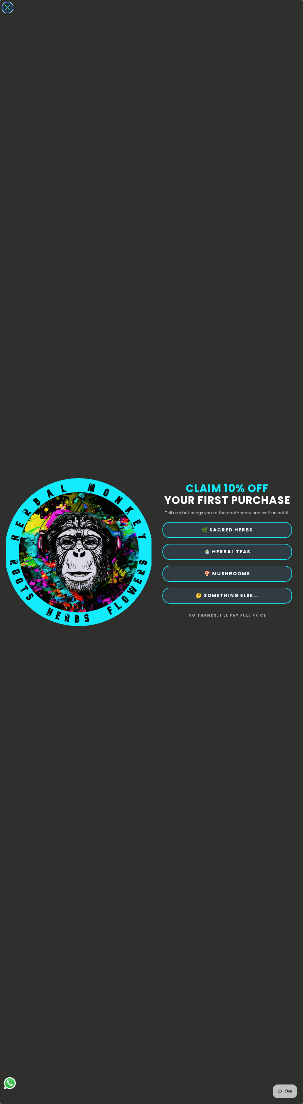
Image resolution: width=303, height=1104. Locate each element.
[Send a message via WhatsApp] (10, 1083)
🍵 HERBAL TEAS (227, 551)
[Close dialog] (7, 7)
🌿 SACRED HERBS (227, 529)
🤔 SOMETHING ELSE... (227, 595)
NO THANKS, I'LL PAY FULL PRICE (227, 615)
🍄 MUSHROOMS (227, 573)
